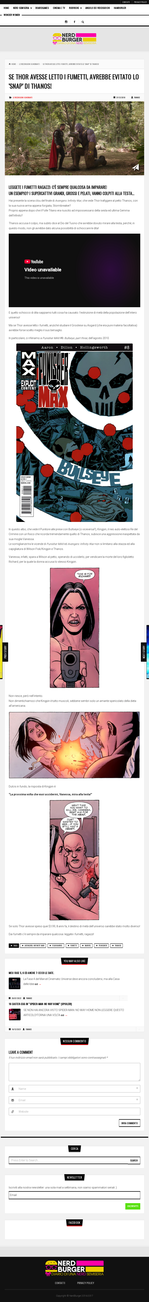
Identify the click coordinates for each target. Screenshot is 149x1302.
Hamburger (120, 7)
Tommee (137, 97)
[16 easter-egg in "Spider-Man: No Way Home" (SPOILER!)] (15, 1014)
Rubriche (74, 7)
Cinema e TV (59, 7)
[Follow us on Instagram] (66, 22)
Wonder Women (12, 14)
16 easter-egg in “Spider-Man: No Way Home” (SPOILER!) (40, 1004)
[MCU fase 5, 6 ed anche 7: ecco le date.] (14, 983)
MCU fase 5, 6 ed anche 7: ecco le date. (31, 973)
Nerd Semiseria (21, 7)
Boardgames (42, 7)
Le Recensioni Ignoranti (29, 64)
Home (6, 7)
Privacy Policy (140, 2)
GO (38, 984)
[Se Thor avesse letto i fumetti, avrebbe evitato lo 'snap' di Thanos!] (74, 138)
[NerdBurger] (74, 38)
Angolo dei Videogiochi (97, 7)
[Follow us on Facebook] (74, 22)
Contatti (126, 2)
